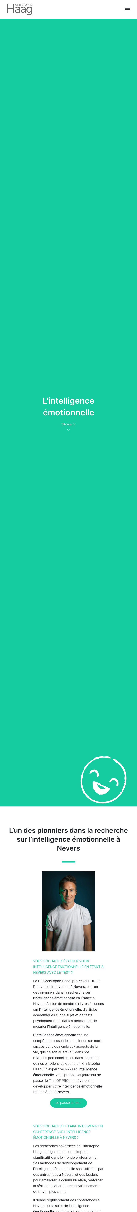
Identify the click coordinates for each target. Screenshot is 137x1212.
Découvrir (68, 424)
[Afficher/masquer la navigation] (127, 9)
